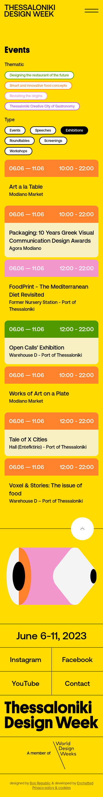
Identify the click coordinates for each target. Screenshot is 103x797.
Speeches (43, 130)
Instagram (25, 659)
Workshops (18, 151)
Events (15, 130)
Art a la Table (26, 186)
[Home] (30, 11)
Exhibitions (74, 130)
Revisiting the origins (26, 96)
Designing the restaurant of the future (39, 75)
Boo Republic (40, 783)
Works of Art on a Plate (39, 393)
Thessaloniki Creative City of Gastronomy (42, 106)
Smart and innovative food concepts (38, 85)
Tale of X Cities (28, 439)
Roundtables (19, 140)
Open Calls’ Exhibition (36, 347)
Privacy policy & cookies (51, 788)
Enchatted (85, 783)
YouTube (25, 683)
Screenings (53, 140)
